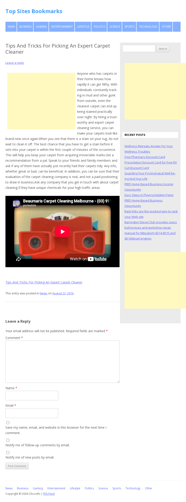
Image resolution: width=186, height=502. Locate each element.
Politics (99, 27)
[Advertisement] (41, 101)
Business (26, 27)
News (11, 27)
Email (10, 405)
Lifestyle (83, 27)
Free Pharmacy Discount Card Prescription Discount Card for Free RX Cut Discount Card (151, 162)
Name (11, 388)
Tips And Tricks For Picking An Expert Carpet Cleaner (43, 282)
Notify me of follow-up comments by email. (37, 445)
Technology (148, 27)
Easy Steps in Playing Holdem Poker (149, 195)
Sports (130, 27)
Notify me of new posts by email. (29, 457)
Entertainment (62, 27)
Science (115, 27)
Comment (14, 338)
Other (166, 27)
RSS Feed (49, 494)
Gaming (41, 27)
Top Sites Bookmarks (33, 11)
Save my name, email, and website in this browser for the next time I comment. (55, 430)
